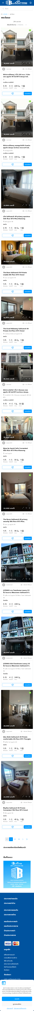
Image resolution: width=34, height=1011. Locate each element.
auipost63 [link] (9, 211)
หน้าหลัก (5, 14)
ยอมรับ (17, 999)
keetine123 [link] (9, 585)
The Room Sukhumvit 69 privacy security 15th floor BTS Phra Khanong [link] (15, 520)
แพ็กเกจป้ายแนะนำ (9, 955)
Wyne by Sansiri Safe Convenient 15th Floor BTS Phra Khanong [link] (15, 449)
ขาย (30, 546)
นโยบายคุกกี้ (10, 1008)
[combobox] (22, 25)
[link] (17, 47)
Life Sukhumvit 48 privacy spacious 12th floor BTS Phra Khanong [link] (16, 217)
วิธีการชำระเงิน (8, 961)
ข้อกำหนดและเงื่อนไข (10, 967)
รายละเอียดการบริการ (10, 958)
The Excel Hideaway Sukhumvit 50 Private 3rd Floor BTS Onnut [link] (16, 330)
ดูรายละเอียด (17, 1004)
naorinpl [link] (8, 69)
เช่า (30, 30)
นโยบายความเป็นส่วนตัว (20, 1008)
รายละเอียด (28, 93)
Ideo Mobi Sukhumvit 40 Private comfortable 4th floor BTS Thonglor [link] (17, 738)
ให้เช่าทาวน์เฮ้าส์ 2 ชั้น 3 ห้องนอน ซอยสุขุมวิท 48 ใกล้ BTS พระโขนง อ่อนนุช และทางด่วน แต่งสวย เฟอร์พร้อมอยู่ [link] (15, 391)
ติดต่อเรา (6, 970)
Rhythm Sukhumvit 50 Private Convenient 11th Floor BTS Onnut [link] (15, 809)
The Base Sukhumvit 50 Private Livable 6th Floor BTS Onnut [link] (15, 274)
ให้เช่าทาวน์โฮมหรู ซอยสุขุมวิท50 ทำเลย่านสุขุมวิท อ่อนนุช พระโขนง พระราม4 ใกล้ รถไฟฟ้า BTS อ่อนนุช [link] (16, 146)
